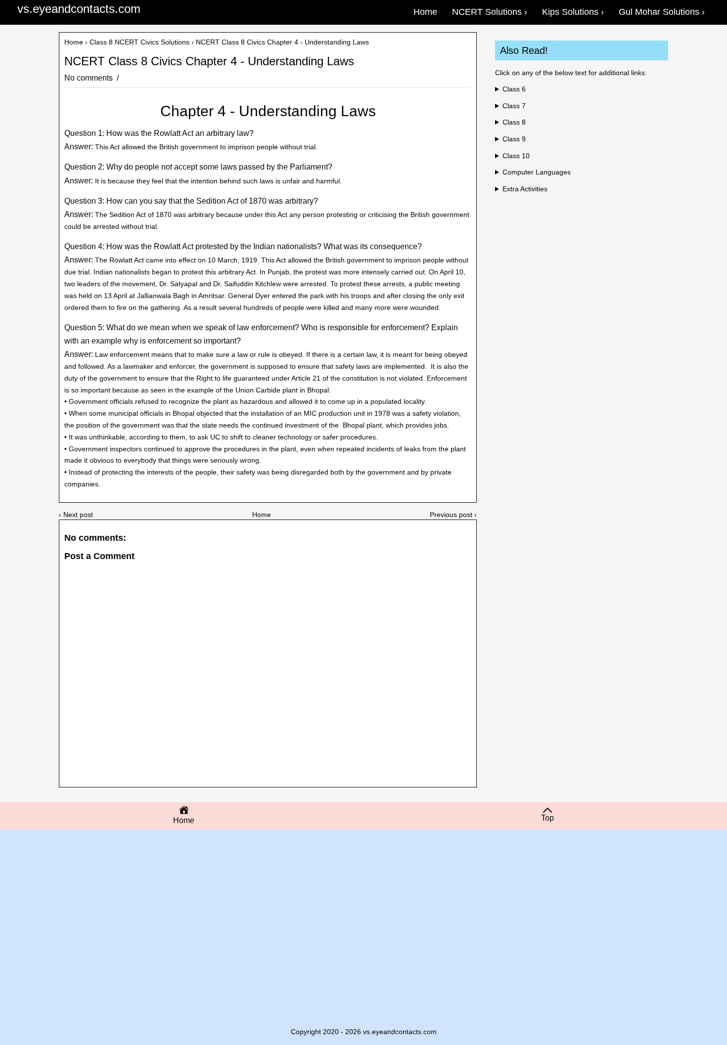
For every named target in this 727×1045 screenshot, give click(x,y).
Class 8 (514, 122)
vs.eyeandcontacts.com (78, 8)
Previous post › (453, 515)
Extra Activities (524, 189)
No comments (89, 78)
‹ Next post (76, 515)
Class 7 (514, 106)
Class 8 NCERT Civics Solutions (139, 42)
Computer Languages (536, 172)
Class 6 (514, 89)
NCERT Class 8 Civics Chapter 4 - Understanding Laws (209, 61)
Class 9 (514, 139)
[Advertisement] (363, 913)
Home (73, 42)
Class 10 (516, 156)
